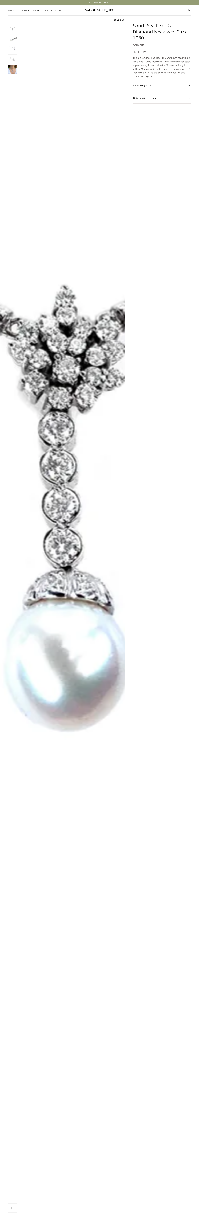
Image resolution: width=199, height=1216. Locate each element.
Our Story (47, 10)
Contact (59, 10)
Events (35, 10)
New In (11, 10)
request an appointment (99, 2)
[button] (182, 10)
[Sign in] (189, 10)
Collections (24, 10)
